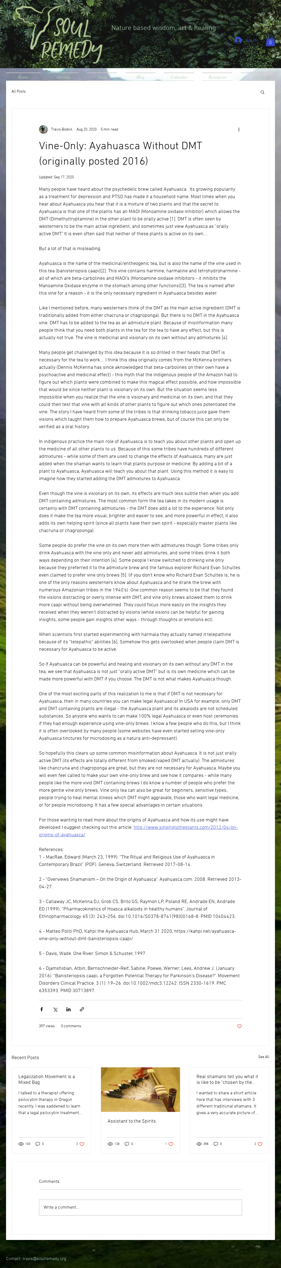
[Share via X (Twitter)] (55, 1009)
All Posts (19, 91)
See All (263, 1057)
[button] (270, 40)
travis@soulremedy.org (44, 1259)
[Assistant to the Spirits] (140, 1089)
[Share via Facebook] (41, 1009)
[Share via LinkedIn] (68, 1009)
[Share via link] (82, 1009)
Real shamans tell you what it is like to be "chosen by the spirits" (227, 1080)
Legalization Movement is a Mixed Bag (46, 1080)
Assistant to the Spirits (132, 1121)
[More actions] (238, 129)
